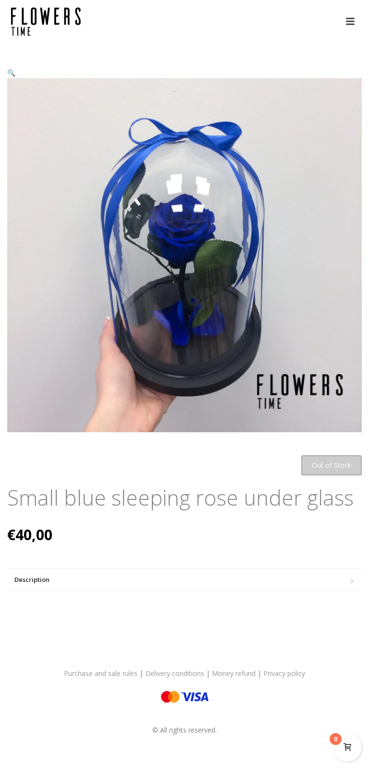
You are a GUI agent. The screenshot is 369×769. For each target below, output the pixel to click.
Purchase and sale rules (100, 673)
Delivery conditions (174, 673)
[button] (11, 72)
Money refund (234, 673)
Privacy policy (284, 673)
